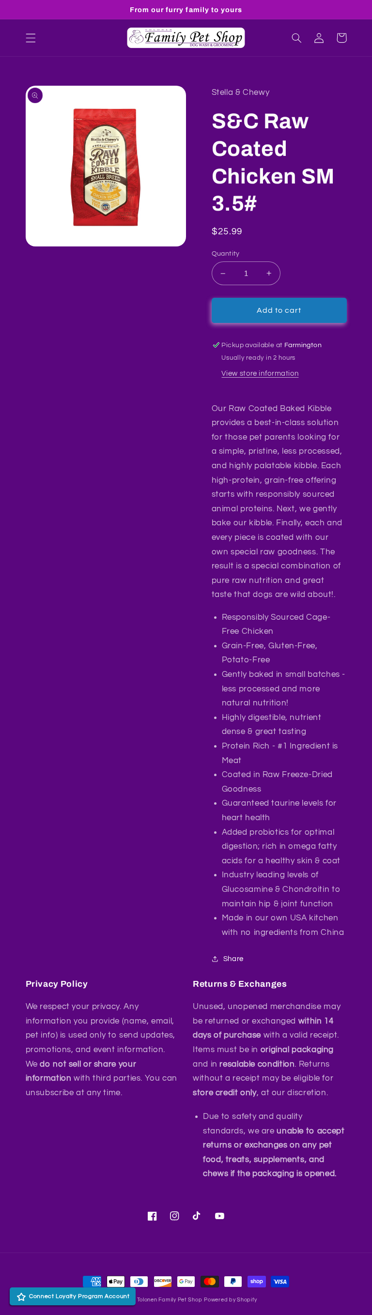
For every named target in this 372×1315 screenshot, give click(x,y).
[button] (30, 38)
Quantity (226, 253)
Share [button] (233, 959)
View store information (259, 373)
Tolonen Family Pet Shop (169, 1299)
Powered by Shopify (230, 1299)
